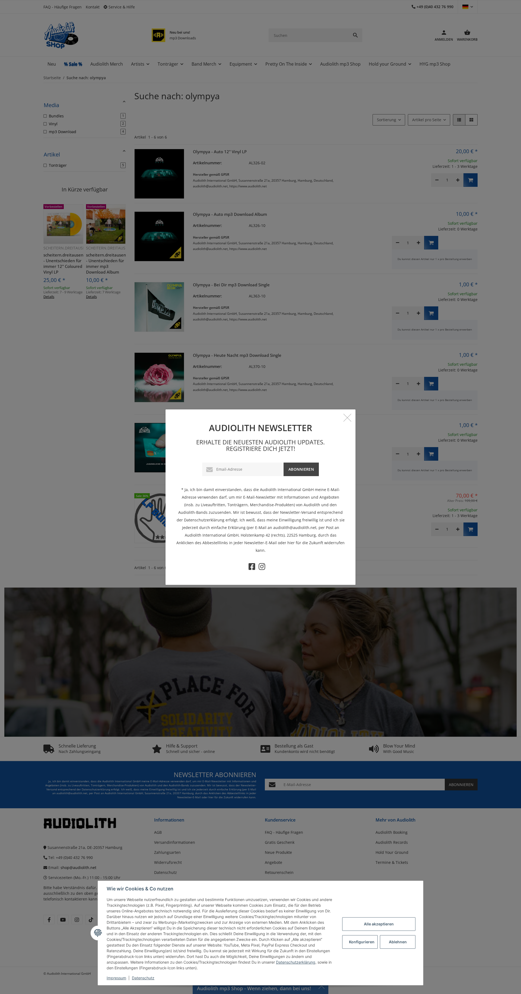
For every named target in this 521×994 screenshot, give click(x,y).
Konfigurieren (361, 942)
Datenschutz (143, 978)
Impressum (116, 978)
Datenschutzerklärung (295, 962)
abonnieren (301, 469)
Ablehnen (398, 942)
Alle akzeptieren (379, 924)
